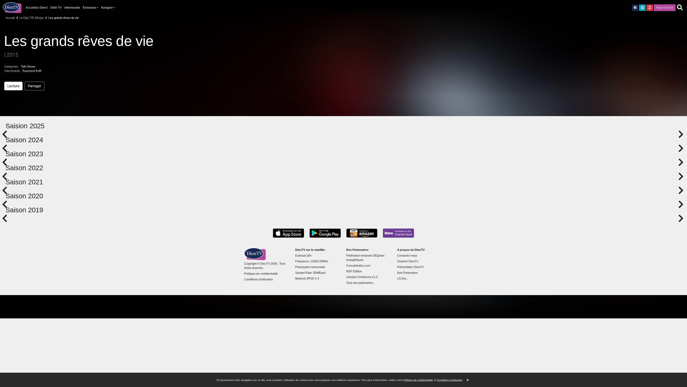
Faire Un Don (664, 7)
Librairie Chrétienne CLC (362, 277)
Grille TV (56, 7)
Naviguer (107, 7)
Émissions (89, 7)
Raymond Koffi (32, 70)
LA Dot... (402, 278)
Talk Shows (28, 66)
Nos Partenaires (407, 272)
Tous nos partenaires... (360, 282)
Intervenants (72, 7)
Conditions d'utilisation (258, 279)
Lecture (13, 86)
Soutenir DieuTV (407, 261)
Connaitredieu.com (358, 265)
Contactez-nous (407, 255)
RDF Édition (354, 271)
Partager (34, 86)
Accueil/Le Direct (36, 7)
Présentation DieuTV (410, 267)
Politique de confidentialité (261, 273)
